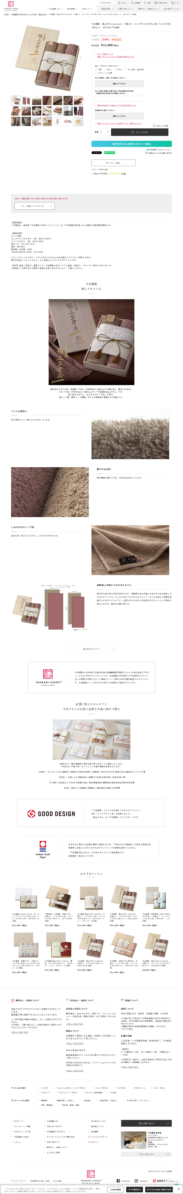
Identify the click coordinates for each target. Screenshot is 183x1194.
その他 (113, 1092)
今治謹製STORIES (21, 1137)
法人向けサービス (171, 9)
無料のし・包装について (149, 9)
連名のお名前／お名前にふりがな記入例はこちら (116, 105)
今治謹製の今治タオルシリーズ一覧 (23, 14)
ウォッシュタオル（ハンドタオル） (72, 1088)
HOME (6, 14)
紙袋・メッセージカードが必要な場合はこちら (115, 56)
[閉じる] (179, 1189)
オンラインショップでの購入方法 (61, 1137)
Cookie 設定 (115, 1189)
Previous (16, 58)
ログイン (124, 3)
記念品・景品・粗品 (70, 1105)
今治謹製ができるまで (56, 1131)
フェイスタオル (101, 1088)
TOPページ (18, 1121)
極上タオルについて (91, 649)
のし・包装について (105, 54)
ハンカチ (44, 1088)
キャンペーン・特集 (22, 1126)
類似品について (97, 1126)
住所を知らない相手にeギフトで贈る (131, 143)
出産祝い (87, 1100)
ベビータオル (159, 1088)
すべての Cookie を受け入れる (159, 1189)
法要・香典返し (47, 1105)
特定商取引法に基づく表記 (39, 1181)
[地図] (150, 1142)
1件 (105, 169)
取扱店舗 (71, 9)
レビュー (17, 1142)
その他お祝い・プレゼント (138, 1100)
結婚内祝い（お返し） (66, 1100)
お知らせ (85, 9)
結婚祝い (44, 1100)
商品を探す (106, 9)
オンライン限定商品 (93, 1092)
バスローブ (45, 1092)
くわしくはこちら (20, 1032)
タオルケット (139, 1088)
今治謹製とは (54, 9)
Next (78, 58)
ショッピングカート (99, 1137)
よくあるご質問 (53, 1152)
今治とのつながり (54, 1126)
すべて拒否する (135, 1189)
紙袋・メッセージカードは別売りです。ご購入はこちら (119, 123)
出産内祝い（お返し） (109, 1100)
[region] (91, 1189)
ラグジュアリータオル (67, 1092)
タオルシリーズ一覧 (22, 1131)
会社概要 (94, 1131)
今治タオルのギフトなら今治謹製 (159, 1171)
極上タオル (43, 14)
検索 (149, 3)
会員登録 (137, 3)
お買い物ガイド (124, 9)
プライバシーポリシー (19, 1181)
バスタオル (121, 1088)
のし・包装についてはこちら (32, 206)
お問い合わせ (163, 3)
